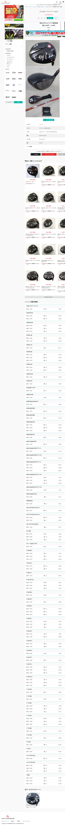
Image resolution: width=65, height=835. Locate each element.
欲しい (56, 18)
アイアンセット (10, 61)
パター (8, 66)
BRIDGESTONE (49, 6)
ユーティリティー (10, 59)
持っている (50, 18)
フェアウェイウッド (10, 57)
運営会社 (12, 821)
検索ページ (43, 6)
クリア (9, 102)
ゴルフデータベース (28, 6)
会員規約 (18, 821)
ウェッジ (8, 64)
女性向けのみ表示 (10, 50)
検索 (18, 102)
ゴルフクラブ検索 (36, 6)
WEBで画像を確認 (49, 120)
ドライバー (9, 55)
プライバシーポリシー (26, 821)
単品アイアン (9, 62)
